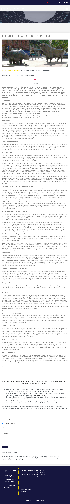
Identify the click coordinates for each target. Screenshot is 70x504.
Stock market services (30, 474)
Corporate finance (28, 470)
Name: (4, 427)
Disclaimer (5, 367)
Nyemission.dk (40, 395)
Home (4, 70)
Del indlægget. (35, 83)
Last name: (5, 433)
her (22, 459)
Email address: (6, 440)
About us (25, 479)
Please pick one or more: (11, 420)
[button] (67, 8)
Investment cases (14, 70)
